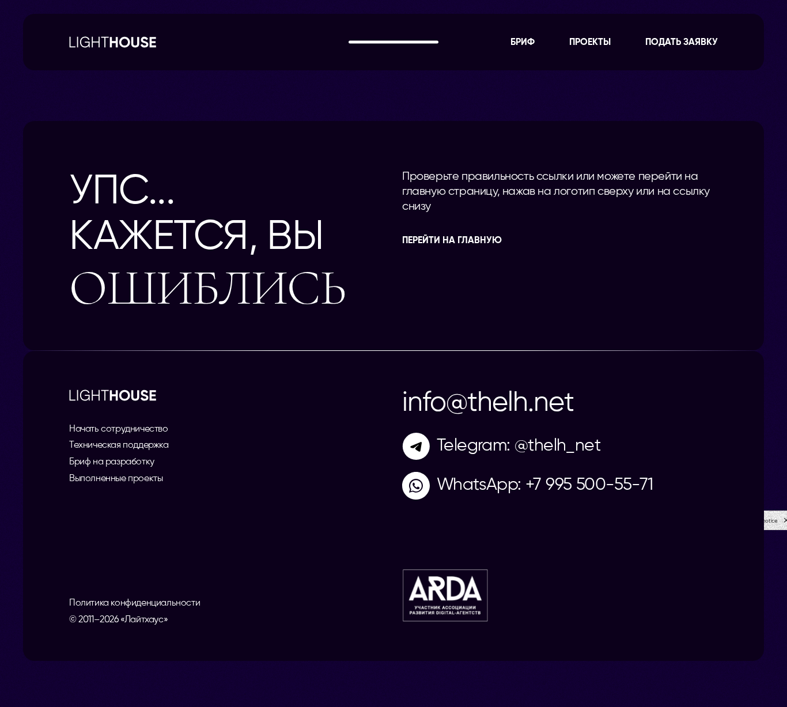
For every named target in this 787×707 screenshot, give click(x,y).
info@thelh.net (488, 403)
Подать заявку (681, 42)
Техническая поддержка (119, 445)
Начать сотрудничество (118, 429)
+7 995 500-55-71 (589, 485)
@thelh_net (557, 446)
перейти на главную (452, 240)
